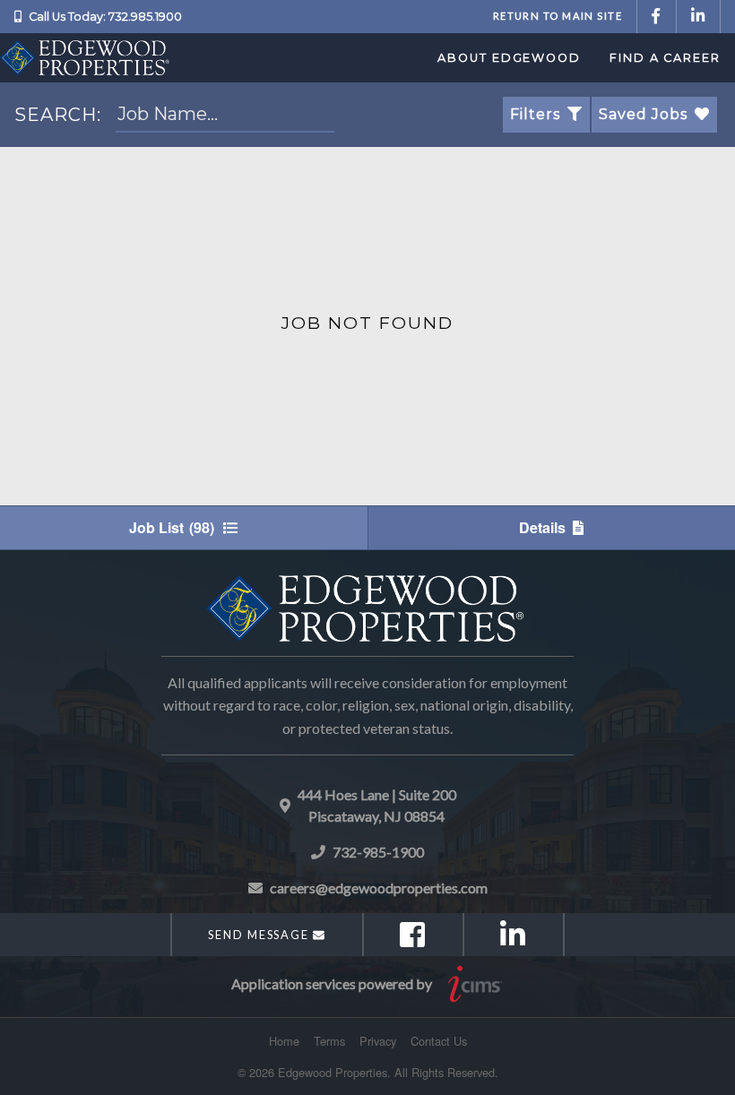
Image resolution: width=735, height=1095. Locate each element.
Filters (535, 114)
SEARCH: (57, 114)
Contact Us (439, 1040)
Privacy (377, 1040)
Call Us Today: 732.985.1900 (105, 16)
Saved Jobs (643, 114)
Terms (329, 1040)
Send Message (260, 934)
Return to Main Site (557, 16)
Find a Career (665, 58)
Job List (171, 527)
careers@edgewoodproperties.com (379, 887)
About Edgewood (509, 58)
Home (284, 1040)
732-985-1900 (378, 851)
